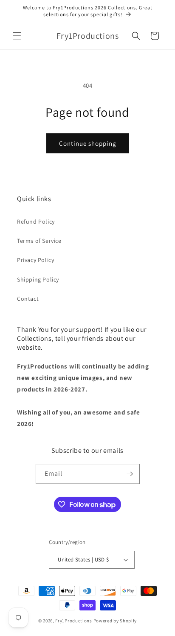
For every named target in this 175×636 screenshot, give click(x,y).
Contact (28, 298)
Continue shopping (87, 143)
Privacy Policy (35, 260)
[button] (17, 35)
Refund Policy (36, 221)
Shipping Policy (38, 279)
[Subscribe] (130, 474)
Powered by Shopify (115, 621)
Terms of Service (39, 241)
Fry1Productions (73, 621)
